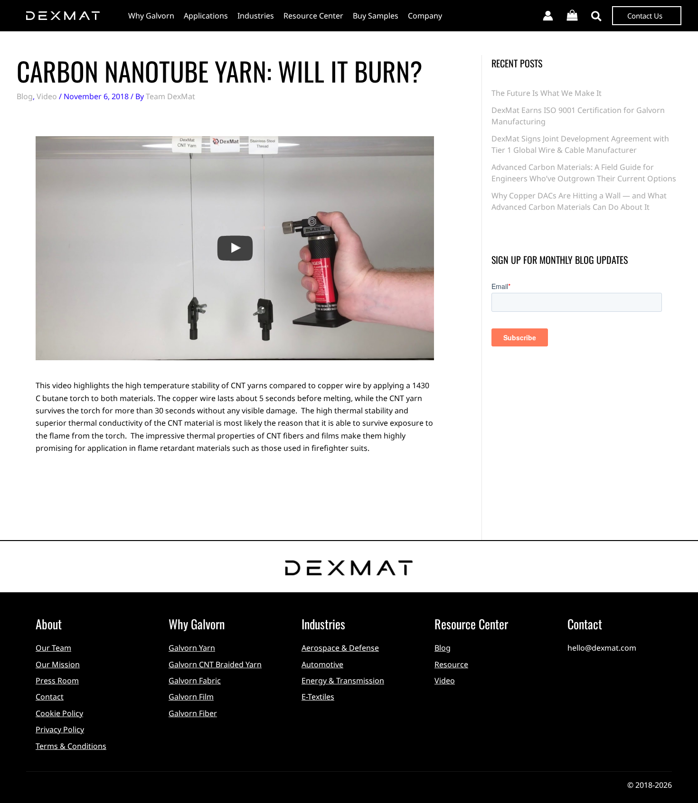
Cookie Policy (59, 713)
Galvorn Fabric (195, 680)
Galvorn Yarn (192, 648)
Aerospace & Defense (340, 648)
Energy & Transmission (343, 680)
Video (47, 96)
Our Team (53, 648)
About (49, 624)
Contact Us (644, 15)
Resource (451, 664)
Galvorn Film (191, 696)
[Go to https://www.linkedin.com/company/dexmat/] (574, 666)
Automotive (322, 664)
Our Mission (58, 664)
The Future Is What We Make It (546, 93)
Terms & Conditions (71, 746)
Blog (25, 96)
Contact (50, 696)
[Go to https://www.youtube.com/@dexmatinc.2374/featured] (612, 666)
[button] (597, 17)
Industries (323, 624)
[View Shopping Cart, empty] (572, 16)
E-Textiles (318, 696)
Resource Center (471, 624)
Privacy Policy (60, 729)
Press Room (57, 680)
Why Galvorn (197, 624)
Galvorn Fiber (193, 713)
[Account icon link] (548, 15)
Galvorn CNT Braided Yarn (215, 664)
